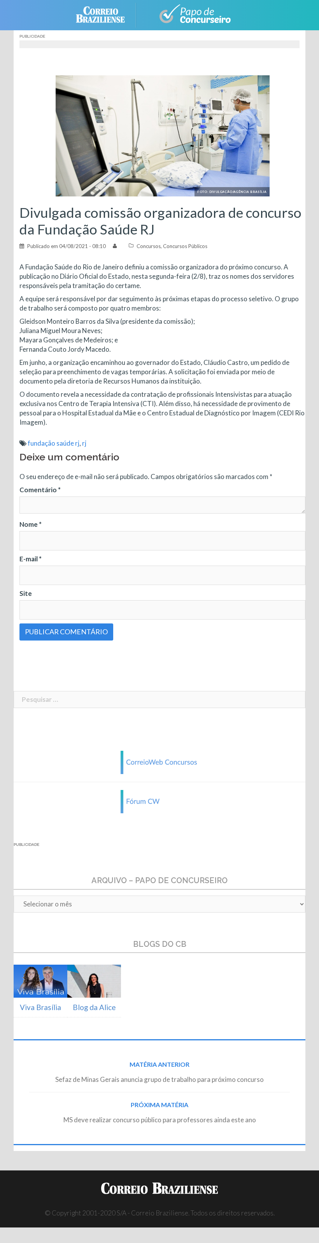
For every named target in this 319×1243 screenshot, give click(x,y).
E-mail (30, 559)
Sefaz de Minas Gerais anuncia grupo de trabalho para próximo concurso (159, 1079)
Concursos (149, 246)
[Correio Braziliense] (106, 14)
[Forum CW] (159, 801)
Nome (30, 524)
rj (84, 443)
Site (25, 593)
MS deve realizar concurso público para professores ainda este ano (159, 1120)
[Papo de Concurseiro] (190, 14)
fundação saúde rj (53, 443)
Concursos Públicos (185, 246)
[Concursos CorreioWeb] (159, 761)
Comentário (40, 490)
